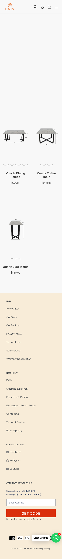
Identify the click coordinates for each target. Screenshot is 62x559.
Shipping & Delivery (17, 388)
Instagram (15, 460)
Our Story (11, 317)
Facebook (15, 452)
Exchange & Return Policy (21, 405)
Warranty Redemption (18, 359)
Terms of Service (15, 422)
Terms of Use (13, 342)
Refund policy (14, 430)
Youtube (14, 468)
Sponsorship (13, 350)
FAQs (9, 380)
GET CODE (30, 513)
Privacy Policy (14, 333)
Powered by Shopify (41, 549)
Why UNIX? (12, 308)
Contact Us (12, 413)
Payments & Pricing (17, 397)
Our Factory (13, 325)
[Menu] (56, 6)
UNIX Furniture (25, 549)
